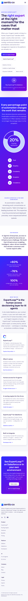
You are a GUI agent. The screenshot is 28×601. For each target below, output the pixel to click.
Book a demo (14, 484)
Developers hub (7, 442)
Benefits (3, 533)
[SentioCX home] (8, 2)
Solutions (3, 530)
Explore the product (8, 351)
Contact (3, 572)
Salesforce (4, 546)
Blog (2, 569)
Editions (3, 543)
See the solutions (7, 370)
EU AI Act (3, 559)
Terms (2, 585)
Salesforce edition (8, 425)
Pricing (3, 535)
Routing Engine (5, 527)
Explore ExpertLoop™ (8, 59)
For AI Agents (4, 556)
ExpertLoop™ (4, 525)
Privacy (3, 580)
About (2, 567)
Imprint (3, 583)
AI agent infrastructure (9, 388)
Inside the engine (7, 407)
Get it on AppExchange (9, 54)
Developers (4, 549)
